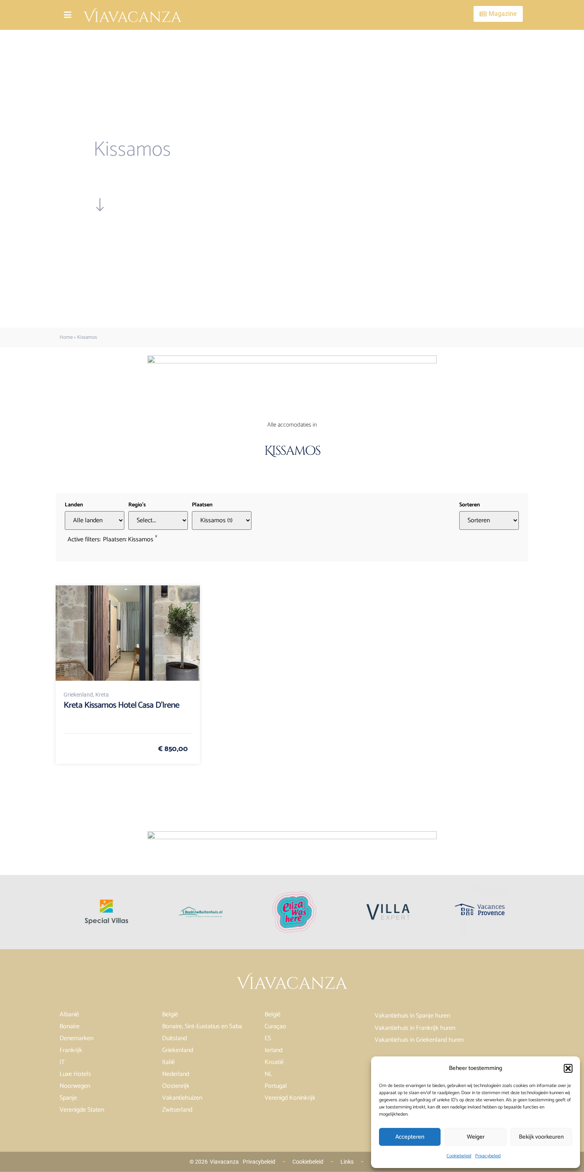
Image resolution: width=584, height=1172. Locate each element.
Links (347, 1161)
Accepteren (409, 1137)
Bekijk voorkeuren (541, 1137)
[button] (568, 1068)
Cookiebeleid (459, 1156)
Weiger (476, 1137)
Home (66, 337)
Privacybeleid (488, 1156)
